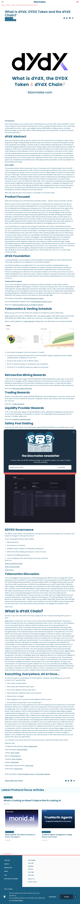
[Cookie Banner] (40, 896)
